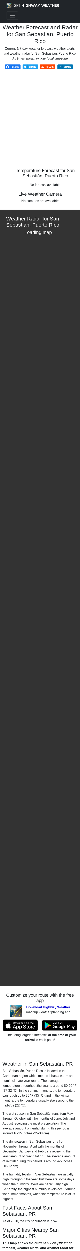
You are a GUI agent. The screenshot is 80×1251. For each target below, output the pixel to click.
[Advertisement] (40, 122)
